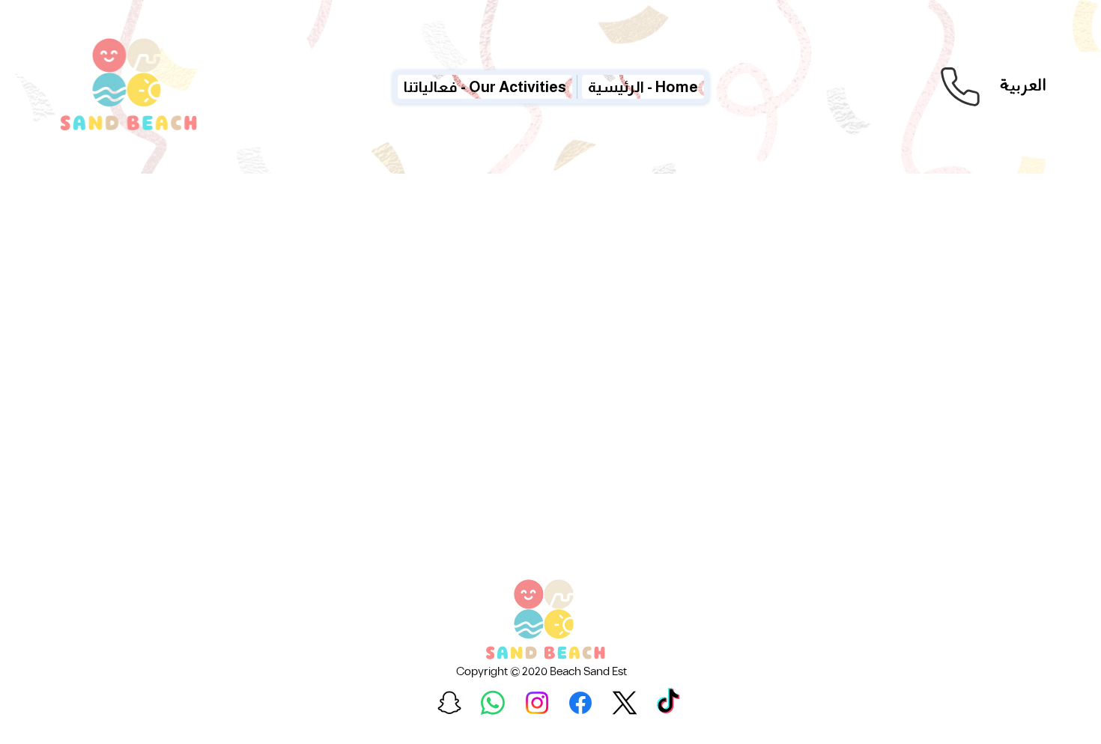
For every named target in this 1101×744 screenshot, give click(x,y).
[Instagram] (537, 703)
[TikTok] (668, 703)
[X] (625, 703)
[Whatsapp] (493, 703)
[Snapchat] (449, 703)
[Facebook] (580, 703)
